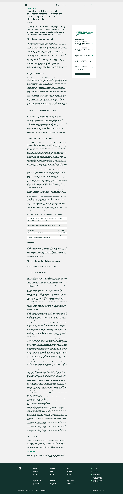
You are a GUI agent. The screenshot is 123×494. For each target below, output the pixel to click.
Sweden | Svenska (94, 490)
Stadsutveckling (70, 471)
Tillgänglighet (28, 490)
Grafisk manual (70, 484)
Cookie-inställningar (43, 490)
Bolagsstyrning (36, 483)
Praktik (51, 481)
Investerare (35, 478)
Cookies (37, 490)
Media (68, 478)
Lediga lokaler (36, 468)
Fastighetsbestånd (70, 469)
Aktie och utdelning (37, 481)
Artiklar (68, 481)
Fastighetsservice (53, 469)
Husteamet (52, 474)
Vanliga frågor (53, 472)
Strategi (68, 468)
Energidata (52, 471)
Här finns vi (35, 474)
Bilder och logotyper (71, 483)
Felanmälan (52, 468)
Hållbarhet (69, 474)
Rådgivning (35, 472)
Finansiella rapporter (37, 480)
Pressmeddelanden (70, 480)
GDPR (32, 490)
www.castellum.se (31, 451)
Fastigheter (35, 469)
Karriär (51, 478)
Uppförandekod (70, 472)
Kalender (35, 484)
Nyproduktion (35, 471)
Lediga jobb (52, 480)
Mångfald (52, 484)
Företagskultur (53, 483)
